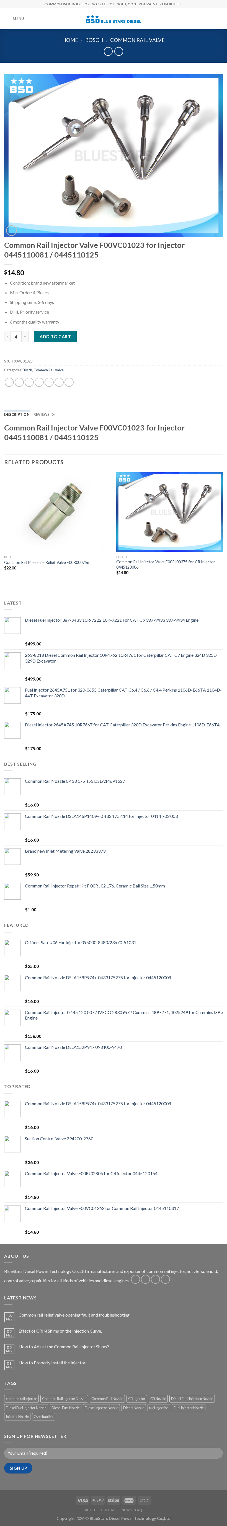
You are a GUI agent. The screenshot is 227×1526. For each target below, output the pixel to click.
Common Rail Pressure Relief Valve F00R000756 (46, 562)
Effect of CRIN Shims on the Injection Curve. (60, 1330)
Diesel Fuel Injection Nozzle (192, 1398)
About (91, 1510)
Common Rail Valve (137, 40)
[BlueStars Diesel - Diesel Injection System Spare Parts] (113, 19)
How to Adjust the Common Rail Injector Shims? (64, 1346)
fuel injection (159, 1408)
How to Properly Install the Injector (52, 1362)
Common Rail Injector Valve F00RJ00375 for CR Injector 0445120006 (165, 564)
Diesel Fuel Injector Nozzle (26, 1408)
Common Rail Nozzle (107, 1398)
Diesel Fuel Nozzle (65, 1408)
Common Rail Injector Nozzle (64, 1398)
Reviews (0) (44, 414)
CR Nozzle (158, 1398)
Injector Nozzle (17, 1416)
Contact (109, 1510)
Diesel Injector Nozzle (101, 1408)
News (126, 1510)
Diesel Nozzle (133, 1408)
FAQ (138, 1510)
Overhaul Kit (43, 1416)
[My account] (210, 19)
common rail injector (21, 1398)
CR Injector (136, 1398)
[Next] (222, 531)
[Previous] (4, 531)
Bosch (94, 40)
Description (17, 414)
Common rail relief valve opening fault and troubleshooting (74, 1314)
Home (70, 40)
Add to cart (55, 336)
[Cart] (220, 19)
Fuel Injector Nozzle (189, 1408)
